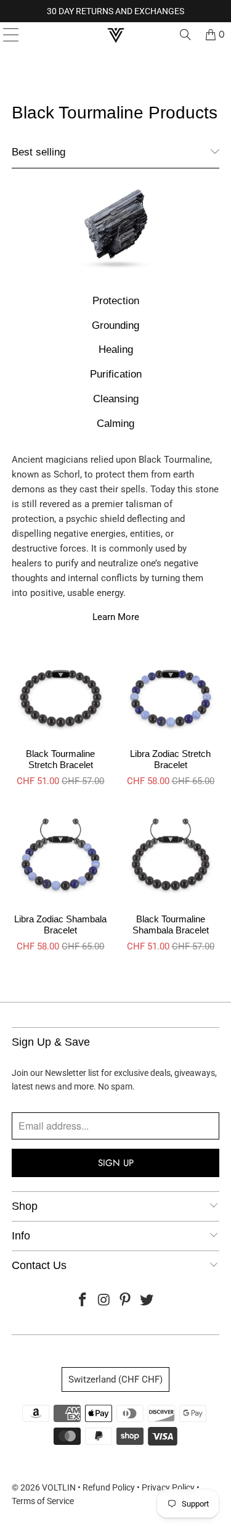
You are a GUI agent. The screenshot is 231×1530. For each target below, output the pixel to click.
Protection (115, 300)
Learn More (115, 616)
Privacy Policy (168, 1487)
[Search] (185, 34)
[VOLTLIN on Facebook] (83, 1300)
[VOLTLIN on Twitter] (147, 1300)
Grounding (115, 325)
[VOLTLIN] (116, 34)
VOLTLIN (59, 1487)
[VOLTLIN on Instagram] (104, 1300)
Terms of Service (43, 1501)
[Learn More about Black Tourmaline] (115, 231)
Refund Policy (109, 1487)
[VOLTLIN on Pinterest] (125, 1300)
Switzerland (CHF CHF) (115, 1379)
